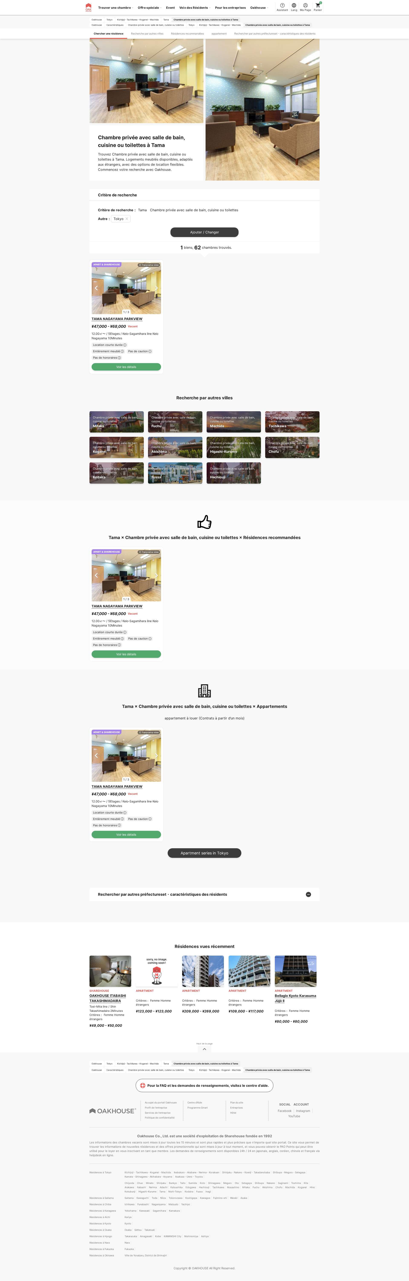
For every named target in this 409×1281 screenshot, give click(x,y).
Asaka (244, 1197)
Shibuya (259, 1183)
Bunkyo (173, 1183)
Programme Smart (197, 1107)
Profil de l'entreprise (156, 1107)
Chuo (140, 1183)
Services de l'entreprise (157, 1112)
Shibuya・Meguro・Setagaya (289, 1172)
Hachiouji (232, 473)
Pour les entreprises (230, 7)
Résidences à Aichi (99, 1217)
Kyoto (128, 1223)
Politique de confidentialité (159, 1117)
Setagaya (247, 1183)
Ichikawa (129, 1204)
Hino (312, 1187)
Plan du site (236, 1102)
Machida (232, 422)
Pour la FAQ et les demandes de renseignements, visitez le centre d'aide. (208, 1085)
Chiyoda (129, 1183)
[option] (126, 288)
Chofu (291, 447)
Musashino (233, 1187)
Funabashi (143, 1204)
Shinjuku (161, 1183)
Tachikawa (291, 422)
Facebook (285, 1111)
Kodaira (115, 473)
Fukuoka (129, 1249)
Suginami (283, 1183)
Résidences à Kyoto (100, 1223)
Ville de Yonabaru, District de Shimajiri (146, 1255)
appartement (219, 33)
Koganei (115, 447)
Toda (154, 1197)
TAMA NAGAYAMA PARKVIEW (117, 319)
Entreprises (236, 1107)
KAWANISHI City (172, 1236)
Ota (237, 1183)
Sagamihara (159, 1210)
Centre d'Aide (194, 1102)
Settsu (137, 1229)
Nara (127, 1242)
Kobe (158, 1236)
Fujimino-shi (220, 1197)
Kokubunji (130, 1191)
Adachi (163, 1187)
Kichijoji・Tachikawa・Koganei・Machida (148, 1172)
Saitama (129, 1197)
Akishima (173, 447)
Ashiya (205, 1236)
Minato (150, 1183)
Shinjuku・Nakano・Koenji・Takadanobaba (246, 1172)
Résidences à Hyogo (100, 1236)
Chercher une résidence (108, 33)
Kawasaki (144, 1210)
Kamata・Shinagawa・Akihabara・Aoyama (148, 1176)
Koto (202, 1183)
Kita (306, 1183)
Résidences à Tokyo (100, 1172)
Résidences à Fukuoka (101, 1249)
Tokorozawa (175, 1197)
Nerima (153, 1187)
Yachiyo (185, 1204)
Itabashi (141, 1187)
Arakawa (129, 1187)
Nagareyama (159, 1204)
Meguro (227, 1183)
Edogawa (191, 1187)
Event (170, 7)
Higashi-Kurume (232, 447)
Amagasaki (146, 1236)
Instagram (303, 1111)
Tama (162, 1191)
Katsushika (176, 1187)
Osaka (128, 1229)
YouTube (294, 1116)
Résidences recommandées (187, 33)
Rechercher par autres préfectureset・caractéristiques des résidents (274, 33)
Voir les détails (126, 367)
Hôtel (233, 1112)
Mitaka (115, 422)
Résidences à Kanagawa (102, 1210)
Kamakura (174, 1210)
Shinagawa (214, 1183)
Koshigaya (191, 1197)
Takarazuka (131, 1236)
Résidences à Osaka (100, 1229)
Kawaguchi (143, 1197)
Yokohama (130, 1210)
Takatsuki (149, 1229)
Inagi (208, 1191)
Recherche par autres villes (147, 33)
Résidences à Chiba (100, 1204)
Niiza (163, 1197)
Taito (183, 1183)
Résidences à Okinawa (101, 1255)
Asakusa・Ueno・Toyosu (189, 1176)
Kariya (128, 1217)
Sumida (193, 1183)
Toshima (296, 1183)
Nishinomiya (191, 1236)
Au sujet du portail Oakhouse (161, 1102)
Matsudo (173, 1204)
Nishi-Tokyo (175, 1191)
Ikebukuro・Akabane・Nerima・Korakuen (196, 1172)
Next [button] (156, 288)
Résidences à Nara (99, 1242)
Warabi (234, 1197)
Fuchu (173, 422)
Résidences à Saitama (101, 1197)
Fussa (173, 473)
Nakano (271, 1183)
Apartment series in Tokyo (204, 853)
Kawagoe (205, 1197)
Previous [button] (96, 288)
